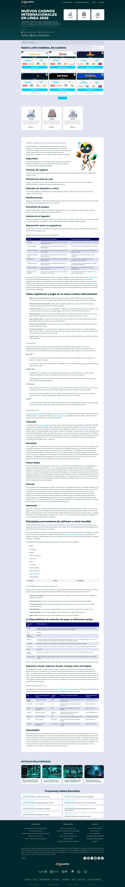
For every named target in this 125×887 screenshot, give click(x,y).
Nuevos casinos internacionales (68, 836)
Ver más (62, 98)
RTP (83, 429)
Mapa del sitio (91, 884)
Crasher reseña (34, 92)
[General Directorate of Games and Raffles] (42, 871)
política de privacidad (53, 884)
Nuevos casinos (67, 2)
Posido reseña (90, 92)
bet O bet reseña (62, 92)
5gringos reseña (90, 69)
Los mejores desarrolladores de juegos (68, 841)
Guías (93, 2)
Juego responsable (68, 833)
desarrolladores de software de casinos (74, 534)
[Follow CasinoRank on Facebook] (84, 858)
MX (23, 858)
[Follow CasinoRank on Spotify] (98, 858)
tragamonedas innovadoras (35, 413)
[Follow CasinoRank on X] (91, 858)
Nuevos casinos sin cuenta (35, 836)
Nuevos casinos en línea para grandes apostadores (36, 833)
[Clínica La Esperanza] (79, 871)
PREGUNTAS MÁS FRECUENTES (95, 836)
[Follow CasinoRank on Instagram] (88, 858)
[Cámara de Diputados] (54, 871)
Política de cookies (34, 884)
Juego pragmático (44, 425)
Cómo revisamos (95, 831)
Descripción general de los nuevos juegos (68, 831)
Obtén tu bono (35, 67)
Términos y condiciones (73, 884)
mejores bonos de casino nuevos (65, 689)
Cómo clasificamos (95, 833)
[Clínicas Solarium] (72, 871)
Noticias (101, 2)
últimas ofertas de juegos (60, 415)
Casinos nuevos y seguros (36, 831)
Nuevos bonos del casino (82, 2)
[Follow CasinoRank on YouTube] (95, 858)
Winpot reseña (62, 69)
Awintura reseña (35, 69)
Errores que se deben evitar (68, 828)
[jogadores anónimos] (65, 871)
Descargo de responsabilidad (95, 838)
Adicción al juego (68, 838)
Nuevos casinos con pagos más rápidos (36, 828)
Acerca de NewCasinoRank (95, 828)
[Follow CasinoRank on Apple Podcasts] (102, 858)
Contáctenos (94, 841)
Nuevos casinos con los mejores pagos (35, 838)
